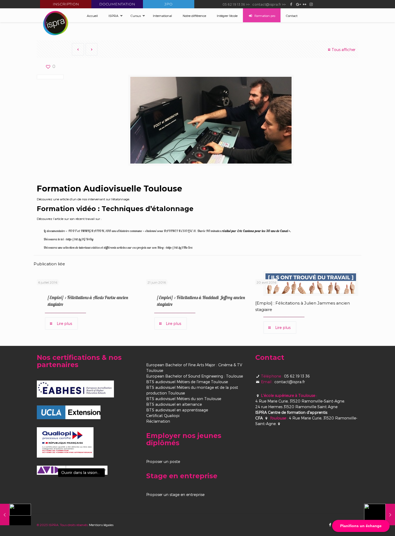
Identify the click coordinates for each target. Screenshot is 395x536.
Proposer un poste (163, 461)
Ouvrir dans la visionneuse (83, 472)
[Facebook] (291, 4)
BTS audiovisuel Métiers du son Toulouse (183, 398)
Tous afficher (344, 49)
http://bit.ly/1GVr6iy (80, 239)
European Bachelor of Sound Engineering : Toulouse (194, 376)
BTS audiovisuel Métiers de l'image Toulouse (187, 381)
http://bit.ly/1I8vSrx (179, 247)
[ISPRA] (55, 23)
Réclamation (158, 421)
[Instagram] (311, 4)
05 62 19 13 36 (233, 4)
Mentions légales (101, 525)
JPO (168, 4)
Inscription (66, 4)
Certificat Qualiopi (162, 415)
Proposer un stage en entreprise (175, 494)
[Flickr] (304, 4)
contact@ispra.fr (266, 4)
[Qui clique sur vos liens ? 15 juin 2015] (379, 514)
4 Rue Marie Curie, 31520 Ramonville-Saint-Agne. (300, 401)
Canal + (285, 231)
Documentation (117, 4)
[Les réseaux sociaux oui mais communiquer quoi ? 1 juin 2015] (15, 514)
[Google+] (297, 4)
